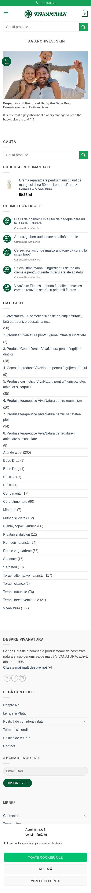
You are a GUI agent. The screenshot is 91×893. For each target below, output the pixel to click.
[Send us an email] (22, 678)
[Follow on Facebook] (7, 678)
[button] (5, 13)
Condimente (12, 493)
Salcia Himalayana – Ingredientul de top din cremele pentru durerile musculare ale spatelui (49, 270)
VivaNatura (11, 608)
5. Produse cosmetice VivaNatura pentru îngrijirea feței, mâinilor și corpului (44, 384)
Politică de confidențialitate (23, 721)
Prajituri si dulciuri (16, 534)
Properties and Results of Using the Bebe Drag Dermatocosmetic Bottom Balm (37, 105)
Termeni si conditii (16, 730)
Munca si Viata (14, 518)
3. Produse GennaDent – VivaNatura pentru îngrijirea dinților (43, 351)
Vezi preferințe (45, 881)
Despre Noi (11, 705)
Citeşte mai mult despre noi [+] (27, 667)
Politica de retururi (16, 738)
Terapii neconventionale (21, 600)
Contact (9, 746)
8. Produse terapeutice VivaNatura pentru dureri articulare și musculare (39, 436)
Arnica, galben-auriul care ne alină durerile (46, 237)
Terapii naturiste (15, 592)
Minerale (9, 510)
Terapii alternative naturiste (23, 575)
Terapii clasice (14, 583)
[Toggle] (85, 721)
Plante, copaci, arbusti (19, 526)
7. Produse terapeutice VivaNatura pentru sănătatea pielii (42, 417)
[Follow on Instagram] (14, 678)
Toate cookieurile (45, 857)
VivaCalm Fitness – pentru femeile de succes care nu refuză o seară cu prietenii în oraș (48, 288)
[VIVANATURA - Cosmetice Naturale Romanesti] (45, 13)
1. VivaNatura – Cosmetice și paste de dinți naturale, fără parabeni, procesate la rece (42, 318)
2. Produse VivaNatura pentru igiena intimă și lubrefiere (44, 335)
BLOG (7, 477)
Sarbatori (10, 567)
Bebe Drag (11, 460)
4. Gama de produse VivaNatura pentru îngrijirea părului (45, 368)
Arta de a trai (12, 452)
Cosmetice (11, 816)
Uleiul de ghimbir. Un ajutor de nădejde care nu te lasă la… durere (49, 221)
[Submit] (83, 27)
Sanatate (10, 559)
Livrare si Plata (14, 713)
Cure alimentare (15, 501)
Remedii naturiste (16, 542)
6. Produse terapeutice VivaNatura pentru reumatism (42, 400)
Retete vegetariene (17, 551)
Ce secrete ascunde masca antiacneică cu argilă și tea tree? (50, 252)
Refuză (45, 869)
